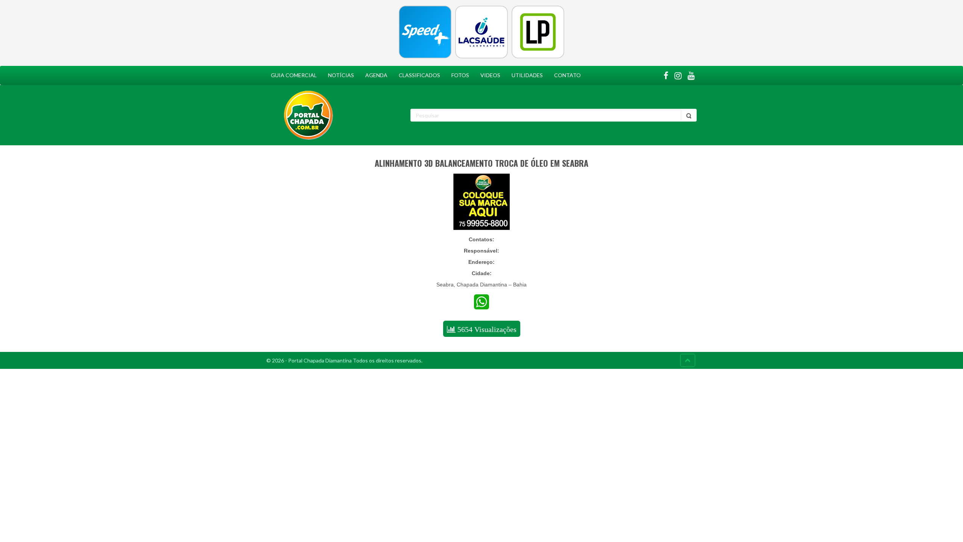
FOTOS (460, 75)
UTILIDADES (527, 75)
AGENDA (376, 75)
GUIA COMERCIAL (294, 75)
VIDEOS (490, 75)
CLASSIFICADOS (419, 75)
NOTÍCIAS (341, 75)
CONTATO (567, 75)
